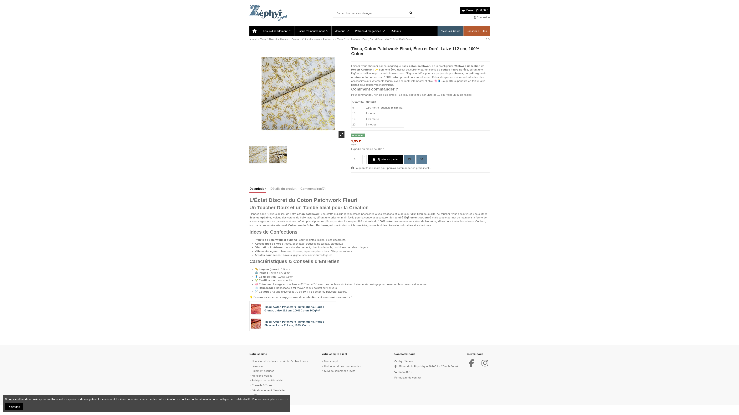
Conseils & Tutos (262, 385)
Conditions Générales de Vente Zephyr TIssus (280, 361)
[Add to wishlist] (409, 159)
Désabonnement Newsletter (269, 390)
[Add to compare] (421, 159)
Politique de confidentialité (267, 380)
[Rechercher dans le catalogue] (411, 13)
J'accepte (14, 406)
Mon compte (331, 361)
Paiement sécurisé (263, 370)
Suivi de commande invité (339, 370)
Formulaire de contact (407, 377)
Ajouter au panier (388, 159)
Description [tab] (257, 188)
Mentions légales (262, 375)
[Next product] (489, 39)
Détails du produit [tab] (283, 188)
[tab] (312, 189)
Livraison (257, 366)
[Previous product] (487, 39)
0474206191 (406, 372)
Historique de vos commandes (342, 366)
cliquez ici (282, 399)
